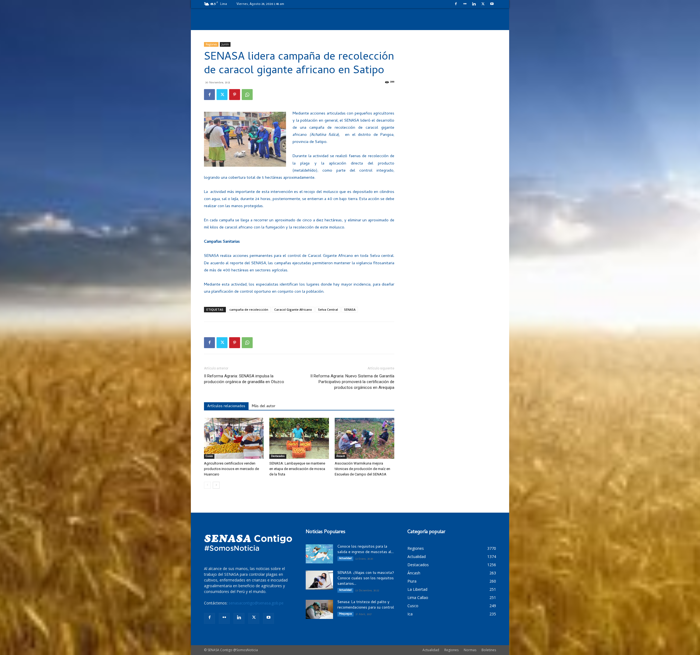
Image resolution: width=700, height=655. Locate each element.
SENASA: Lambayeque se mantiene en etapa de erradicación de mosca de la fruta (297, 468)
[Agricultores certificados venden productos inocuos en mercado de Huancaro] (234, 438)
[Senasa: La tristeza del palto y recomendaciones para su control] (319, 609)
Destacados (278, 456)
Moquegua (345, 614)
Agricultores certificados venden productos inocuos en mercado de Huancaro (231, 468)
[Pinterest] (234, 94)
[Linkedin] (474, 4)
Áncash (340, 456)
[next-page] (216, 485)
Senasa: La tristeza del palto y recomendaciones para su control (365, 605)
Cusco (209, 456)
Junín (225, 44)
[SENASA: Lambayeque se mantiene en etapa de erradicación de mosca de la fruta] (299, 438)
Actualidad (345, 558)
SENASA (349, 309)
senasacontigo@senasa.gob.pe (256, 603)
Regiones (211, 44)
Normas (470, 650)
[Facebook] (456, 4)
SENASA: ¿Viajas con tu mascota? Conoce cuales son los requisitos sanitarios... (365, 578)
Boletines (489, 650)
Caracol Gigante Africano (293, 309)
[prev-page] (207, 485)
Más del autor (263, 406)
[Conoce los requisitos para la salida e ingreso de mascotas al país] (319, 553)
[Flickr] (465, 4)
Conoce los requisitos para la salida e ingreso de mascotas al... (365, 550)
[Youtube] (492, 4)
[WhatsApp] (247, 94)
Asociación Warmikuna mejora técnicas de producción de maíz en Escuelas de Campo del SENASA (362, 468)
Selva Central (328, 309)
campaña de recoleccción (248, 309)
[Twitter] (483, 4)
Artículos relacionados (226, 406)
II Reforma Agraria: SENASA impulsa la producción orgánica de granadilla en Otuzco (244, 379)
